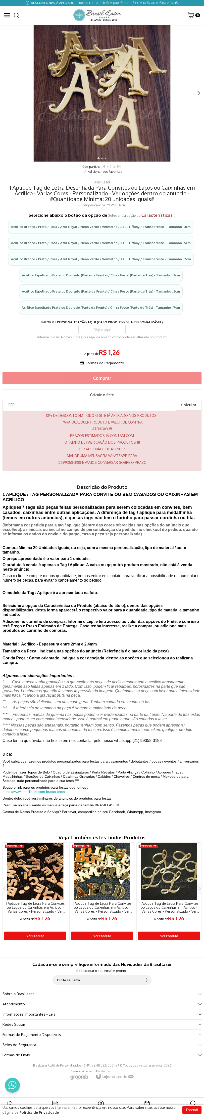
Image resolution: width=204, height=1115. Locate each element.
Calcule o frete (102, 395)
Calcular (188, 404)
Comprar (102, 378)
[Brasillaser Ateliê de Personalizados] (97, 15)
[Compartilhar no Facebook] (104, 166)
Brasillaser (102, 182)
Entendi (192, 1110)
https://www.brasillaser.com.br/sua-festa (33, 792)
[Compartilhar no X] (114, 166)
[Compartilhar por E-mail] (119, 166)
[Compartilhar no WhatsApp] (109, 166)
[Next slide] (198, 93)
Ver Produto (35, 936)
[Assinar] (147, 980)
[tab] (98, 158)
